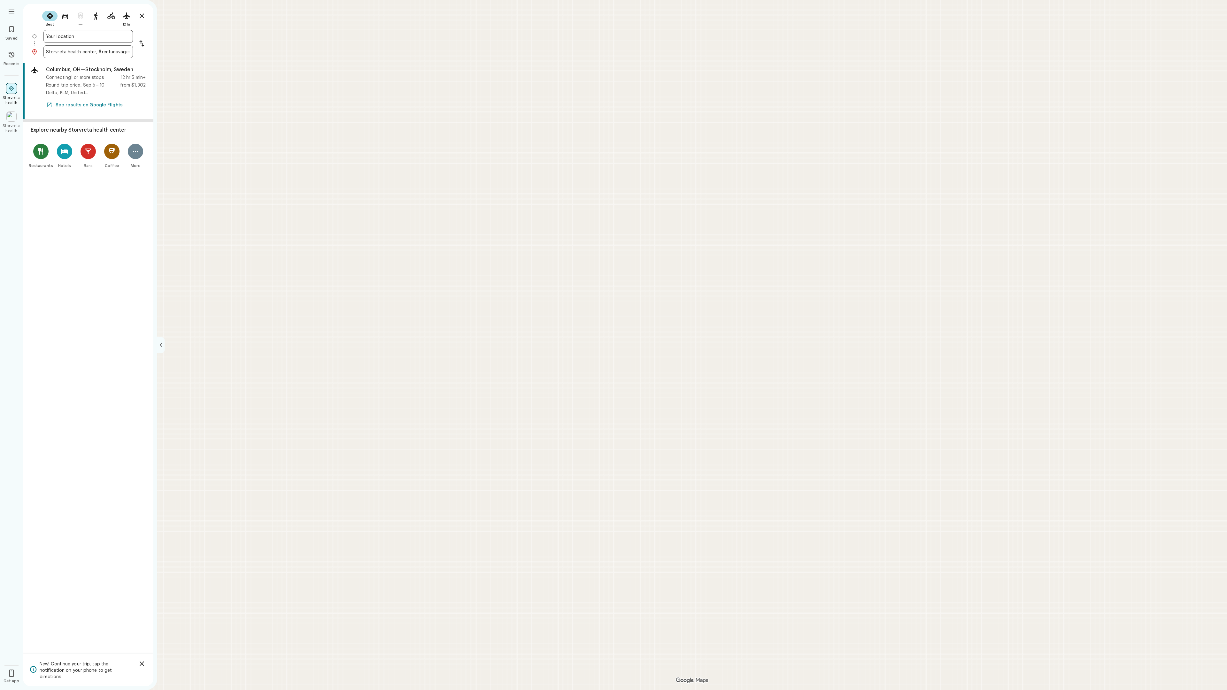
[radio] (50, 18)
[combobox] (88, 36)
